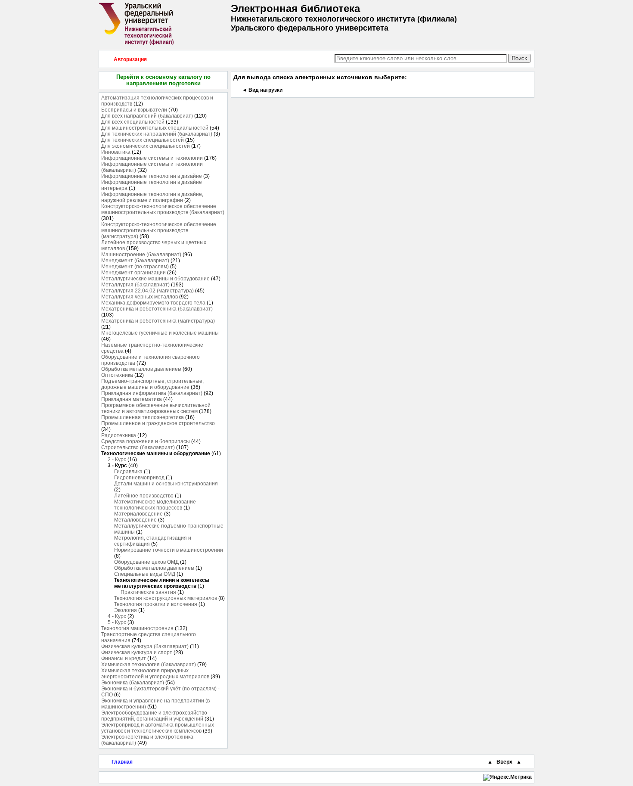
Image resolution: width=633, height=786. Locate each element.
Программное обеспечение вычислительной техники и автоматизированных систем (156, 408)
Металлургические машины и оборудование (155, 279)
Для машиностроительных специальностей (154, 128)
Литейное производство (144, 496)
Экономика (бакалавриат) (132, 683)
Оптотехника (117, 375)
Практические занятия (148, 592)
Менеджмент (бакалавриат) (135, 261)
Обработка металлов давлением (141, 369)
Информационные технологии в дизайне (151, 176)
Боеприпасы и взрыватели (134, 110)
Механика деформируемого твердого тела (153, 303)
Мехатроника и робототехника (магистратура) (158, 321)
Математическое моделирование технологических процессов (155, 505)
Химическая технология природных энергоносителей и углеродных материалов (155, 674)
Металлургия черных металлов (139, 297)
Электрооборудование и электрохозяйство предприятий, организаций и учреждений (154, 716)
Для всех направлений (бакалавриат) (147, 116)
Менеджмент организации (133, 273)
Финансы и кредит (123, 659)
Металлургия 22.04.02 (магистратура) (147, 291)
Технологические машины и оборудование (155, 453)
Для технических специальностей (142, 140)
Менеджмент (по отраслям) (135, 267)
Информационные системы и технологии (152, 158)
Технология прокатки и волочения (155, 604)
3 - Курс (117, 466)
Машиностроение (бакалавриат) (141, 255)
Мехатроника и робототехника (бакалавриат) (157, 309)
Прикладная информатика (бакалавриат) (151, 393)
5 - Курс (117, 622)
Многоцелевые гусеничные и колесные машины (160, 333)
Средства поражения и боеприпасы (145, 441)
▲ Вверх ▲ (504, 762)
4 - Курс (117, 616)
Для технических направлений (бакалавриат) (156, 134)
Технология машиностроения (137, 628)
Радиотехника (118, 435)
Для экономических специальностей (145, 146)
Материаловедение (138, 514)
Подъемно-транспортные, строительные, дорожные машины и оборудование (152, 384)
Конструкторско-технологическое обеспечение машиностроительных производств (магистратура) (158, 230)
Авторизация (130, 59)
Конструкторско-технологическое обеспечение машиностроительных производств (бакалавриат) (162, 209)
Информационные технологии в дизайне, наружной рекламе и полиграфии (152, 197)
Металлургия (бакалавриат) (135, 285)
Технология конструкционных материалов (165, 598)
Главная (122, 762)
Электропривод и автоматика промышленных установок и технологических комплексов (157, 728)
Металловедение (135, 520)
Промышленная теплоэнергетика (142, 417)
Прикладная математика (131, 399)
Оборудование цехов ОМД (146, 562)
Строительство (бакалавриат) (138, 447)
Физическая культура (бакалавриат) (145, 646)
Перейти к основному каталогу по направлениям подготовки (163, 80)
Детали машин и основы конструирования (166, 484)
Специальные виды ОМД (144, 574)
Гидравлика (128, 472)
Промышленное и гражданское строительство (158, 423)
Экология (125, 610)
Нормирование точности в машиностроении (168, 550)
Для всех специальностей (132, 122)
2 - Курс (117, 460)
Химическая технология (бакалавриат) (148, 665)
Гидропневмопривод (139, 478)
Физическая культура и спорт (136, 652)
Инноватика (115, 152)
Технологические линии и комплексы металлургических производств (161, 583)
